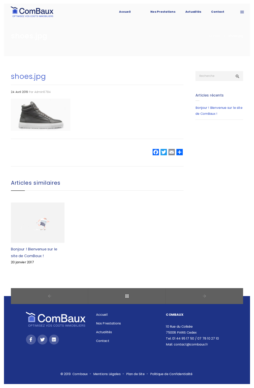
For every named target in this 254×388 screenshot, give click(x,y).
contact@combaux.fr (191, 344)
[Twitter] (42, 340)
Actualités (104, 332)
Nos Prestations (162, 12)
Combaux (80, 374)
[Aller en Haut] (246, 379)
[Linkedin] (54, 340)
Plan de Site (135, 374)
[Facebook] (156, 152)
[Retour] (127, 296)
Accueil (102, 314)
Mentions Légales (107, 374)
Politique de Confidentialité (171, 374)
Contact (102, 341)
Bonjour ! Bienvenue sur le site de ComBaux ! (218, 110)
